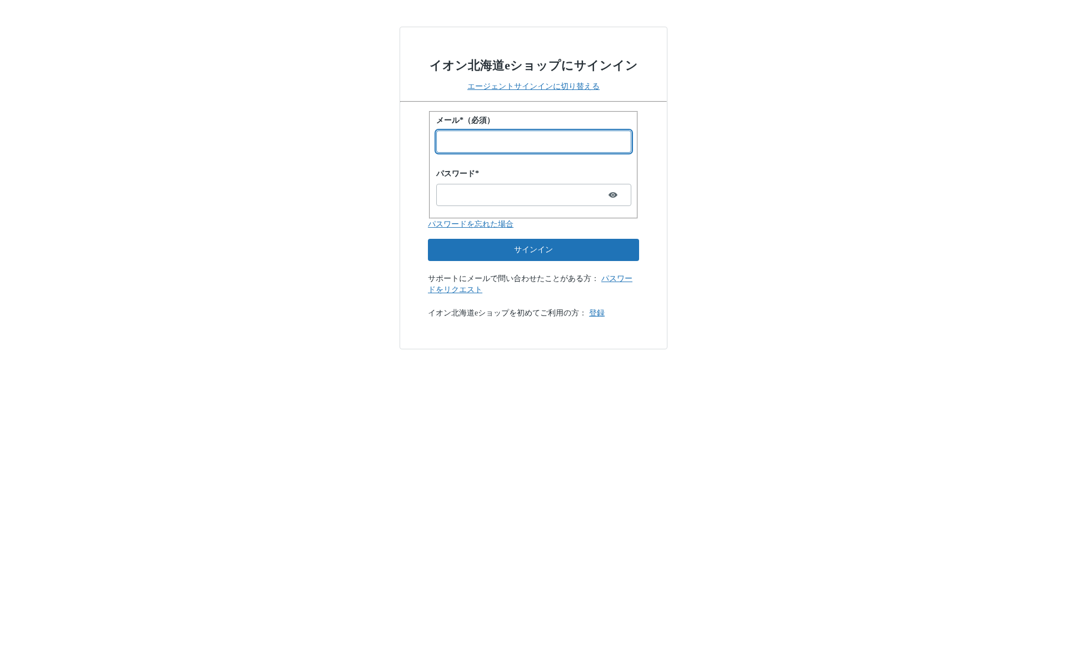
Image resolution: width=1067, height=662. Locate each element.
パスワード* (457, 173)
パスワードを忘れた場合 (470, 224)
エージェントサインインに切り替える (533, 86)
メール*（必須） (465, 120)
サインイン (533, 249)
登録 (597, 313)
